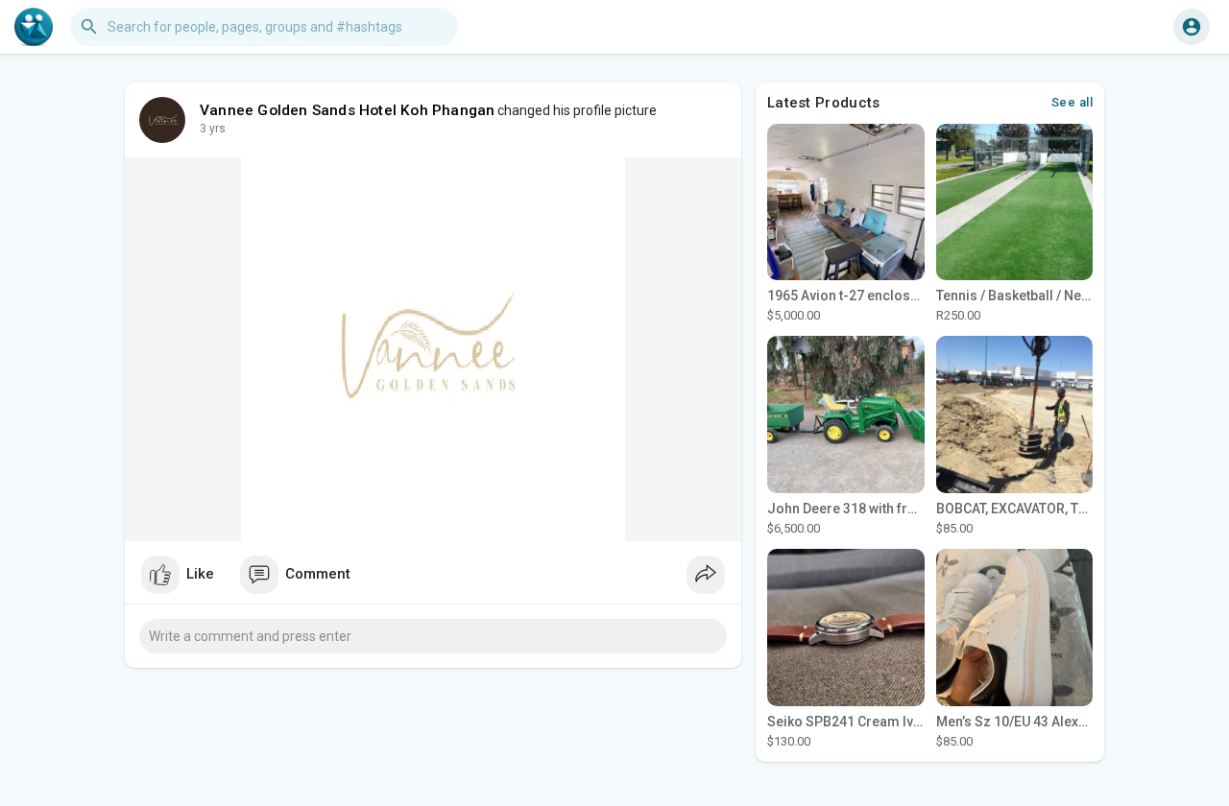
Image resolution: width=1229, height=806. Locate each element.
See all (1072, 102)
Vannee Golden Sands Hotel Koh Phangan (347, 110)
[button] (1191, 27)
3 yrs (213, 128)
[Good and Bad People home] (33, 27)
